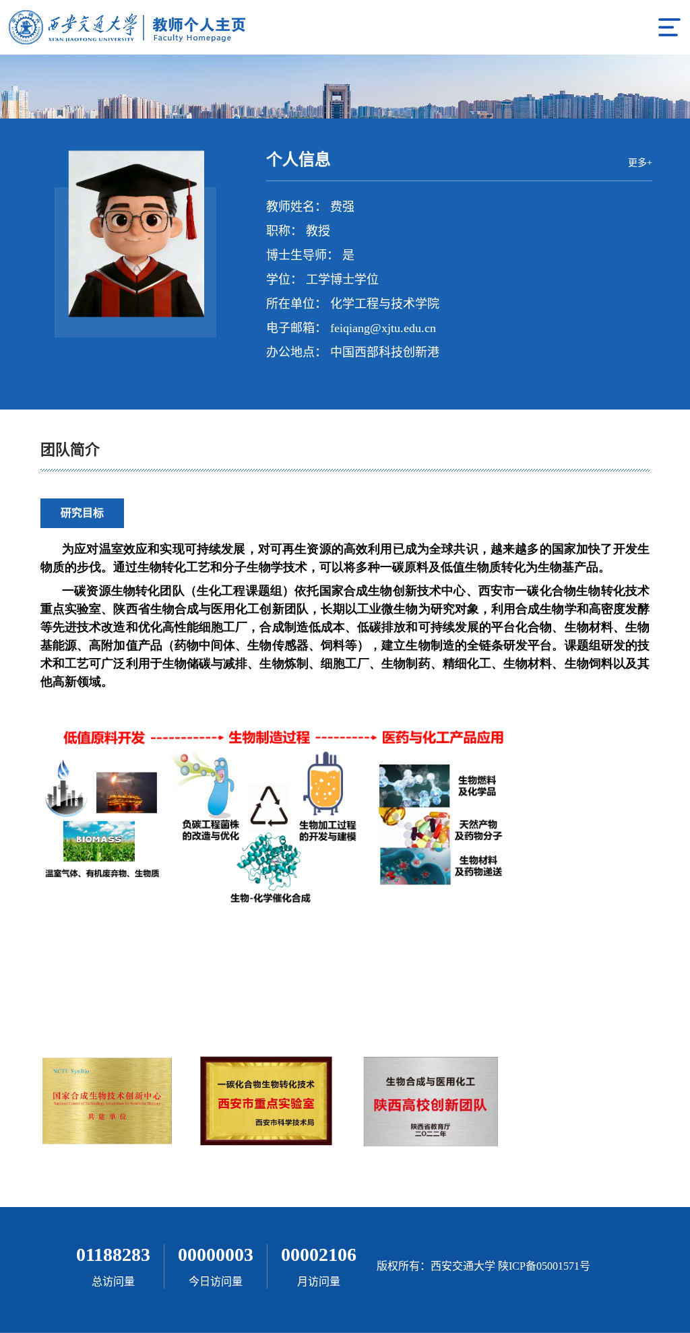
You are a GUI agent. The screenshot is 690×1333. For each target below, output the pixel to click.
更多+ (640, 163)
